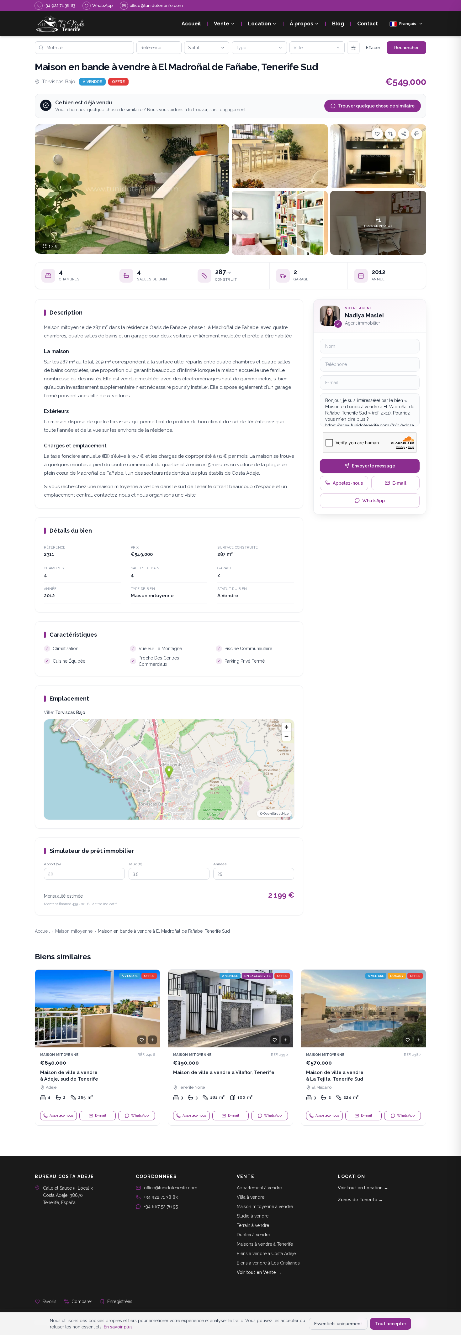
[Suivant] (152, 1009)
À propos (301, 24)
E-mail (399, 482)
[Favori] (141, 1039)
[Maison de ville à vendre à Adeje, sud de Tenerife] (97, 1048)
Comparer (82, 1301)
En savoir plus (118, 1326)
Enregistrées (119, 1301)
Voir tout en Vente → (259, 1272)
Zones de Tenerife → (360, 1199)
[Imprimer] (416, 133)
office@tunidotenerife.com (170, 1187)
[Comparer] (390, 133)
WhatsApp (373, 500)
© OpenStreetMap (274, 813)
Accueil (191, 24)
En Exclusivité (257, 976)
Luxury (397, 976)
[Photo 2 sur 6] (280, 156)
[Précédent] (43, 1009)
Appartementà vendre (259, 1187)
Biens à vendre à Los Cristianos (268, 1262)
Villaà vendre (250, 1197)
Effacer (373, 47)
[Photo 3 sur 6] (378, 156)
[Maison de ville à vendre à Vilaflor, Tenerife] (230, 1048)
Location (259, 24)
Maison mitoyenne (74, 931)
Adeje (51, 1087)
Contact (367, 24)
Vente (221, 24)
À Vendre (92, 82)
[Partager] (403, 133)
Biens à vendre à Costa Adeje (266, 1253)
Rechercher (406, 47)
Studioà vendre (252, 1215)
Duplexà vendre (253, 1234)
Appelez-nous (348, 482)
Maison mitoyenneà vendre (265, 1206)
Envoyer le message (373, 465)
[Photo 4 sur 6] (280, 223)
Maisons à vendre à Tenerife (265, 1244)
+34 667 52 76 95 (161, 1206)
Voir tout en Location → (363, 1187)
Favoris (49, 1301)
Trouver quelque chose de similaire (376, 105)
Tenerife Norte (192, 1087)
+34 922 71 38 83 (161, 1197)
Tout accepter (390, 1323)
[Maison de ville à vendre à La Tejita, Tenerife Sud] (363, 1048)
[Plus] (353, 47)
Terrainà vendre (253, 1225)
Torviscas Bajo (58, 82)
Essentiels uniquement (338, 1323)
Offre (118, 82)
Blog (338, 24)
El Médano (321, 1087)
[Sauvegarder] (377, 133)
